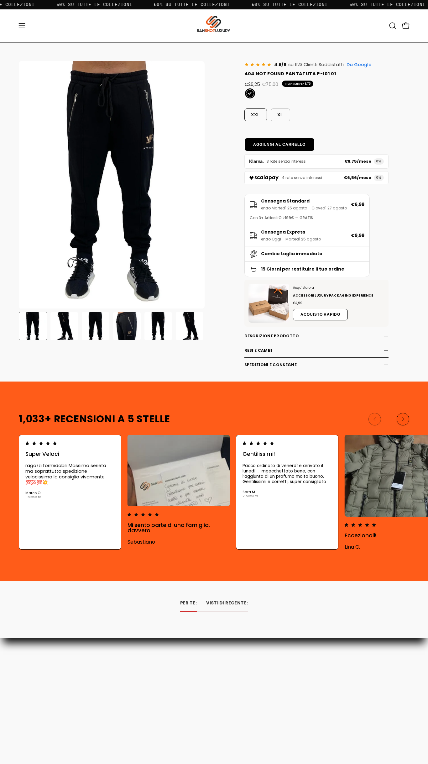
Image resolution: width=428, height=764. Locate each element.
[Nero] (250, 93)
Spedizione (151, 682)
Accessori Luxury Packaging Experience (333, 295)
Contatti (149, 665)
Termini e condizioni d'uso (167, 691)
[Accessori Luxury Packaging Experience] (268, 303)
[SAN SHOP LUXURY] (214, 26)
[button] (392, 25)
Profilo (227, 674)
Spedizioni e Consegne (270, 364)
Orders (227, 665)
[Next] (403, 419)
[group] (214, 492)
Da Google (359, 64)
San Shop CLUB (155, 700)
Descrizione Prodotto (271, 336)
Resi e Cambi (258, 350)
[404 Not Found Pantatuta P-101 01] (33, 326)
